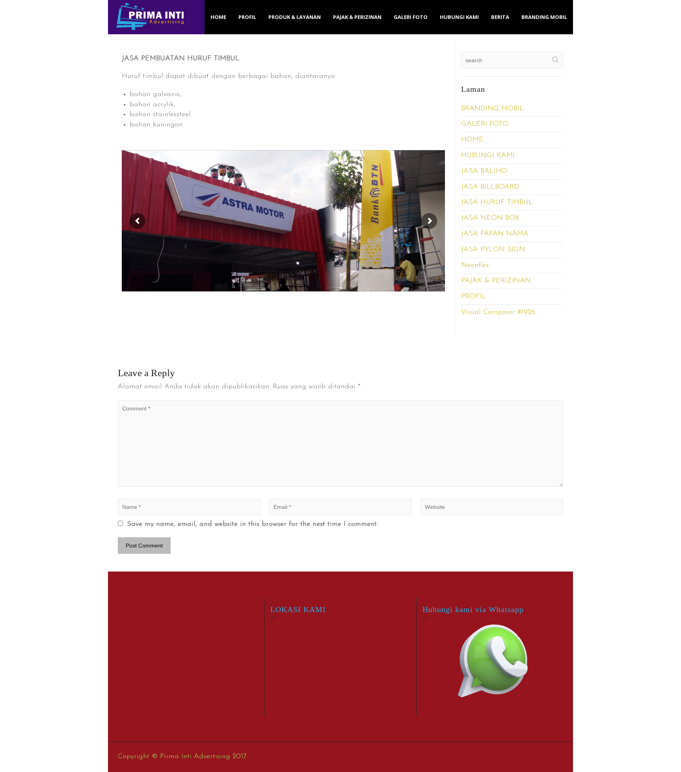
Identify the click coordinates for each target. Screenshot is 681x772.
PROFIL (247, 16)
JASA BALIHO (484, 171)
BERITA (500, 16)
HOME (218, 16)
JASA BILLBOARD (490, 187)
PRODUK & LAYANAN (294, 16)
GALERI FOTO (411, 16)
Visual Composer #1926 (498, 312)
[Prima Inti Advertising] (150, 16)
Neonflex (475, 265)
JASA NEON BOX (490, 218)
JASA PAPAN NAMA (494, 234)
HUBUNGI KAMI (459, 16)
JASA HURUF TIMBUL (497, 202)
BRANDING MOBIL (544, 16)
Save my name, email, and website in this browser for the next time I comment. (252, 524)
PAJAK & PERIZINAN (357, 16)
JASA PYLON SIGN (493, 249)
